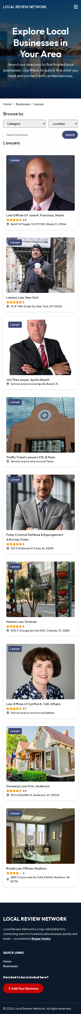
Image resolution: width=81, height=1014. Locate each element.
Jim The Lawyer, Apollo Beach (27, 380)
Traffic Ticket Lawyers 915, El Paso (30, 457)
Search (70, 135)
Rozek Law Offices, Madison (26, 868)
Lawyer (15, 160)
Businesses (23, 104)
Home (7, 104)
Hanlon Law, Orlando (21, 622)
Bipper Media (41, 938)
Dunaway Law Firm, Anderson (28, 786)
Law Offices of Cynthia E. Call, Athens (33, 704)
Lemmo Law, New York (22, 297)
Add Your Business (25, 988)
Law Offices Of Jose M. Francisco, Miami (35, 215)
